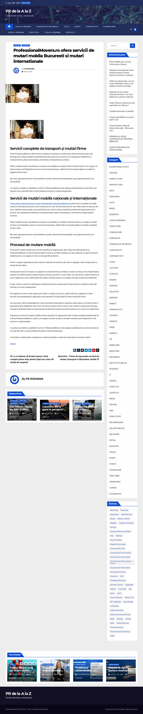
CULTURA (113, 268)
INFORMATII (114, 357)
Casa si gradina (116, 540)
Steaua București (123, 623)
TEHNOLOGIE (14, 400)
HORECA (113, 333)
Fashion (113, 589)
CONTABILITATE (116, 256)
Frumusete (122, 589)
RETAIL (112, 440)
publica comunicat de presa (120, 614)
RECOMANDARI (116, 422)
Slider (112, 623)
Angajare (113, 523)
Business (119, 536)
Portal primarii (16, 32)
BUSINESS (114, 214)
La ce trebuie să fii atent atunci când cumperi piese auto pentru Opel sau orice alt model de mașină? (32, 359)
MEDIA (112, 399)
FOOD (112, 327)
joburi (112, 593)
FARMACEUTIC (116, 309)
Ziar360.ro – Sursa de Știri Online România (21, 409)
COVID (112, 262)
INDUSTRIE (114, 351)
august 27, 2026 (18, 674)
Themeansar (44, 709)
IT (110, 375)
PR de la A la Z (18, 11)
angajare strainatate (126, 523)
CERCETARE (115, 226)
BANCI (112, 208)
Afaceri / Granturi (124, 519)
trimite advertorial (116, 627)
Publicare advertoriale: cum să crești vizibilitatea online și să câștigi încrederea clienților (121, 83)
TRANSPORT (25, 45)
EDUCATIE (114, 292)
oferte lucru (129, 597)
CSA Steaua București (118, 580)
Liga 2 (119, 593)
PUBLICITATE (115, 416)
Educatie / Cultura (116, 585)
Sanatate (120, 619)
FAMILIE (112, 304)
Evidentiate (129, 585)
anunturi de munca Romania (120, 531)
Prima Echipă (128, 602)
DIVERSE (113, 286)
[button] (131, 29)
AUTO (66, 27)
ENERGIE (113, 298)
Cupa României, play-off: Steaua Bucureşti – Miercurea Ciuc (121, 128)
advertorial (124, 510)
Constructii (114, 576)
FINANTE (113, 321)
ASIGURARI (114, 197)
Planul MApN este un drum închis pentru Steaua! (21, 670)
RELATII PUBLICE (117, 428)
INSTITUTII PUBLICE (118, 363)
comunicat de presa (117, 548)
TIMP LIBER (23, 400)
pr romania (114, 606)
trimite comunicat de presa (120, 631)
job (130, 589)
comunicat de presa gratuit (120, 557)
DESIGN (112, 280)
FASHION (113, 315)
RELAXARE (114, 434)
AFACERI (113, 173)
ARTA (111, 191)
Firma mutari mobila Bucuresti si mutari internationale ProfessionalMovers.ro (40, 204)
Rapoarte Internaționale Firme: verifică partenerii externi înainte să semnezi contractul (121, 72)
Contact (70, 32)
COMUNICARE (109, 27)
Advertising (114, 510)
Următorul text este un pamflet (121, 111)
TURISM (21, 403)
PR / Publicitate (115, 602)
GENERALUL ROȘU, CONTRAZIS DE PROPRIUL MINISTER (121, 139)
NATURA (113, 405)
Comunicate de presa (118, 572)
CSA (121, 576)
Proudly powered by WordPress (16, 709)
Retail (112, 619)
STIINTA (112, 464)
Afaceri (112, 519)
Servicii (128, 619)
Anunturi (113, 527)
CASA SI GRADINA (23, 27)
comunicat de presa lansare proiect (120, 562)
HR (110, 339)
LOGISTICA (17, 45)
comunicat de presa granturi (120, 553)
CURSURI (113, 274)
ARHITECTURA (116, 185)
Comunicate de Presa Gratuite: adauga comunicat (121, 709)
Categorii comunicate (117, 544)
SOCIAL (112, 452)
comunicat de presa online (120, 568)
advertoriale (114, 514)
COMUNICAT (114, 238)
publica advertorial (116, 610)
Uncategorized (115, 494)
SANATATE (114, 446)
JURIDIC (113, 381)
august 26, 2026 (51, 674)
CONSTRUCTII (92, 27)
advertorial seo (126, 514)
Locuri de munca (116, 597)
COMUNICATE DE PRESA (47, 27)
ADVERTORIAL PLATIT (119, 167)
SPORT (77, 27)
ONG (111, 410)
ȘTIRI (112, 636)
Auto (111, 536)
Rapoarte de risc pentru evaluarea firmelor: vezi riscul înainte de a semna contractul (121, 94)
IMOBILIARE (114, 345)
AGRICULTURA (116, 179)
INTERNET (114, 369)
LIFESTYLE (34, 32)
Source (13, 344)
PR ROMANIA (29, 69)
